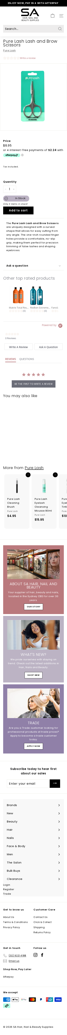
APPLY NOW (33, 746)
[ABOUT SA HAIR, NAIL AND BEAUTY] (33, 564)
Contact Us (41, 917)
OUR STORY (33, 606)
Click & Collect (43, 922)
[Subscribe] (55, 783)
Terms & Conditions (15, 922)
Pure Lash (9, 50)
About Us (8, 917)
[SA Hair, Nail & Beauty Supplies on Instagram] (35, 955)
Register (8, 889)
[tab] (18, 346)
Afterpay (8, 976)
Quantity (9, 182)
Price (7, 141)
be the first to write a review (34, 384)
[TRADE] (33, 703)
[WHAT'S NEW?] (33, 635)
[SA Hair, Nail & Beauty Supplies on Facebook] (42, 955)
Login (6, 885)
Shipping (39, 927)
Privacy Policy (11, 927)
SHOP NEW (33, 675)
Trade (7, 894)
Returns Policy (42, 932)
